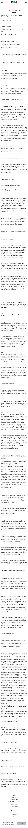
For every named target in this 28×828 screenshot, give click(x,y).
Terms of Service (14, 797)
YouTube (14, 816)
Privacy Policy (14, 804)
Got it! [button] (21, 823)
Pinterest (14, 813)
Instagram (14, 814)
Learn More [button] (4, 826)
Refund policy (14, 808)
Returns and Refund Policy (14, 801)
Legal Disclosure (14, 799)
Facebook (14, 811)
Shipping (14, 795)
